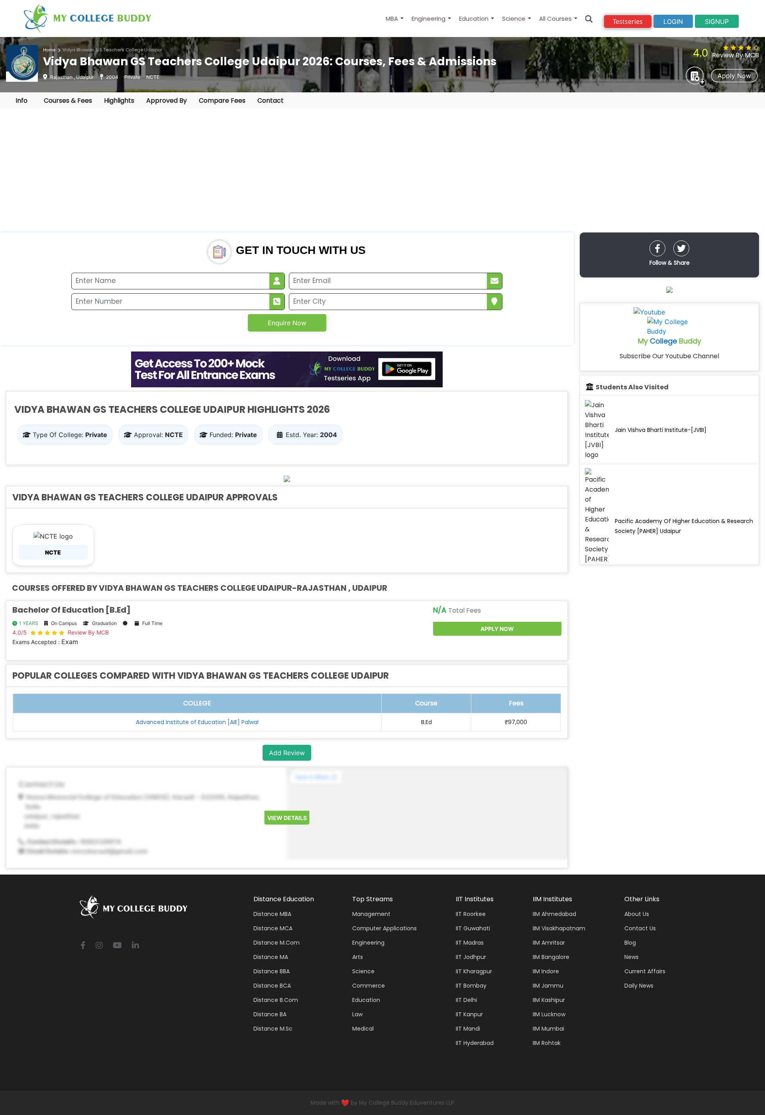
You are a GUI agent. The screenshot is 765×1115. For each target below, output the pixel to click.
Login (673, 21)
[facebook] (657, 248)
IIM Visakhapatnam (559, 928)
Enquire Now (287, 323)
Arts (357, 957)
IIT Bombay (471, 986)
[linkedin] (135, 946)
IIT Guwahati (473, 928)
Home (49, 50)
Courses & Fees (68, 100)
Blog (630, 943)
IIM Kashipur (549, 1000)
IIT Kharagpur (474, 971)
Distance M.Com (276, 943)
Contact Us (640, 928)
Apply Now (734, 76)
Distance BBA (271, 971)
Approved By (166, 100)
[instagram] (99, 946)
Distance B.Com (275, 1000)
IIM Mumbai (548, 1029)
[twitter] (681, 248)
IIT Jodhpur (471, 957)
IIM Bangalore (551, 957)
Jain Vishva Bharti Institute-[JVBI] (660, 430)
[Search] (589, 18)
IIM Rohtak (547, 1043)
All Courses (555, 18)
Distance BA (269, 1014)
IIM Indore (546, 971)
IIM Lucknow (549, 1014)
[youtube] (117, 946)
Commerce (368, 986)
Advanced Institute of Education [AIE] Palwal (197, 722)
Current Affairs (644, 971)
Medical (363, 1029)
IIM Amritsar (549, 943)
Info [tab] (21, 100)
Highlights (119, 100)
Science (514, 18)
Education (473, 18)
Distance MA (270, 957)
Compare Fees (222, 100)
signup (717, 21)
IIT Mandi (468, 1029)
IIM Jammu (548, 986)
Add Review (287, 753)
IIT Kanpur (469, 1014)
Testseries (628, 21)
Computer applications (384, 928)
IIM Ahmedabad (554, 914)
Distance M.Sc (272, 1029)
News (631, 957)
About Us (636, 914)
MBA (392, 18)
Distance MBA (272, 914)
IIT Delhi (466, 1000)
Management (371, 914)
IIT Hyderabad (475, 1043)
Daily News (638, 986)
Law (357, 1014)
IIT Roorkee (471, 914)
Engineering (428, 18)
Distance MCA (272, 928)
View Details (287, 817)
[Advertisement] (382, 170)
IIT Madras (470, 943)
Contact (270, 100)
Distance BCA (272, 986)
